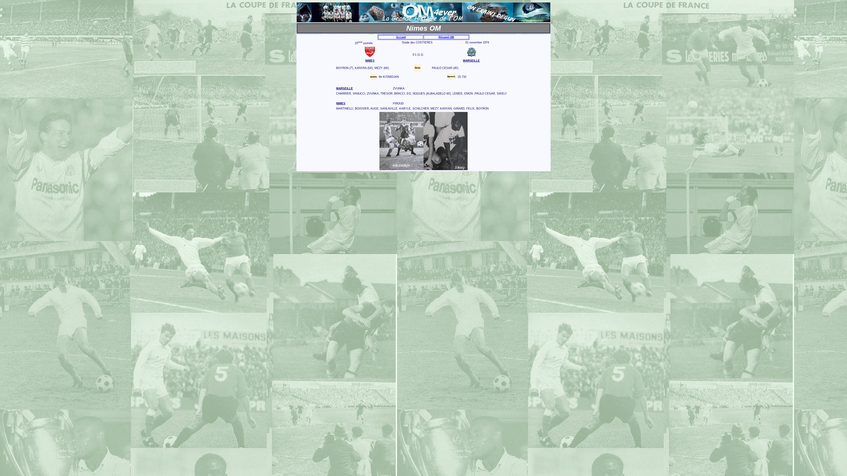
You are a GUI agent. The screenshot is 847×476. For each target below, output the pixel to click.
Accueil (401, 37)
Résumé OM (446, 37)
